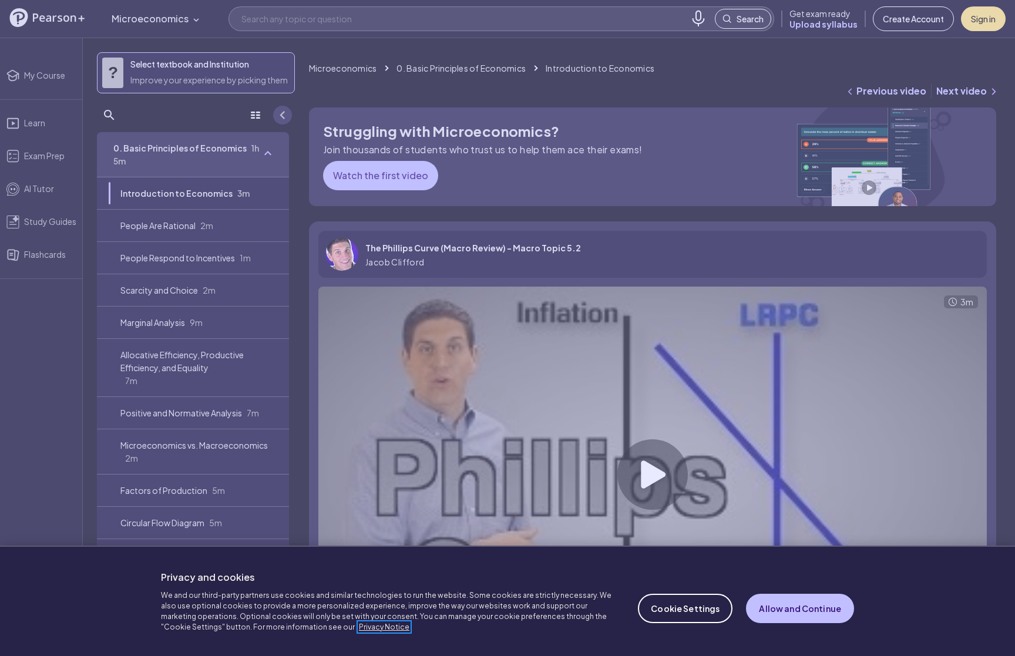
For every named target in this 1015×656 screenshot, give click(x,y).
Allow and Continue (800, 608)
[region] (507, 601)
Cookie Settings (685, 608)
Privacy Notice (384, 627)
